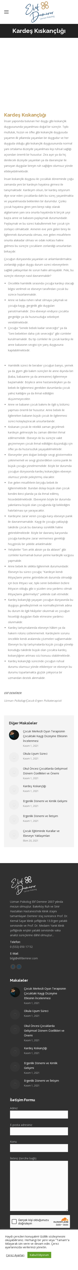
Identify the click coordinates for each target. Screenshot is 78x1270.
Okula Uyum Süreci (35, 753)
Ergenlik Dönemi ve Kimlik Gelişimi (45, 801)
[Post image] (14, 735)
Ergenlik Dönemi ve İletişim (40, 816)
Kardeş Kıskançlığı (34, 786)
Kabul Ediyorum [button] (39, 1255)
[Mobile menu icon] (6, 12)
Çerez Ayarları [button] (15, 1255)
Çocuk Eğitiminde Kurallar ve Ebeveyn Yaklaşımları (41, 833)
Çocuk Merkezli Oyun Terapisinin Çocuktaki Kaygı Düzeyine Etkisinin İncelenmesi (45, 736)
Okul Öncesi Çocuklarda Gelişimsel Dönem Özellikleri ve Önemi (45, 771)
